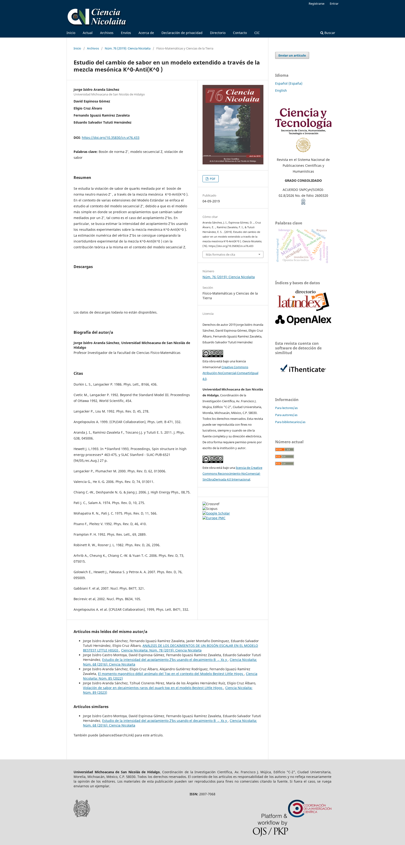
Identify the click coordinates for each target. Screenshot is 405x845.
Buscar (329, 32)
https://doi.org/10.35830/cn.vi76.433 (110, 137)
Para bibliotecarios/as (290, 422)
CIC (257, 32)
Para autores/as (286, 415)
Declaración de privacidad (181, 32)
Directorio (217, 32)
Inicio (71, 32)
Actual (88, 32)
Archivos (106, 32)
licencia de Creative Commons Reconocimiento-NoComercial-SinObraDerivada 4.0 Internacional (232, 473)
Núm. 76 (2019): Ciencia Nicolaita (127, 48)
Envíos (126, 32)
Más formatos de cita (220, 254)
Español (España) (288, 83)
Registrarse (316, 3)
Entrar (334, 3)
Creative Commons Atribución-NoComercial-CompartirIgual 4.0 (230, 373)
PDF (212, 179)
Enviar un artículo (292, 55)
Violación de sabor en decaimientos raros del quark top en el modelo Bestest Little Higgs (153, 688)
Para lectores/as (286, 408)
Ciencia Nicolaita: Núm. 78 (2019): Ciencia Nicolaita (161, 650)
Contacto (240, 32)
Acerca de (146, 32)
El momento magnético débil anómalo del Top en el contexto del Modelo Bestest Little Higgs (171, 673)
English (281, 90)
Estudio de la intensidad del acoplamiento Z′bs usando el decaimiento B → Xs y (165, 659)
